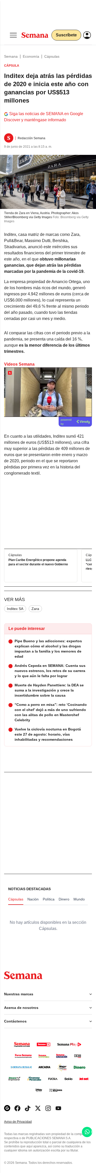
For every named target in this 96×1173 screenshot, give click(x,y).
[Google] (7, 1108)
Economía (31, 56)
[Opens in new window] (17, 1108)
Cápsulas (51, 56)
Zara (35, 609)
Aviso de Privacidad (23, 1122)
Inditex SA (15, 609)
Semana (11, 56)
